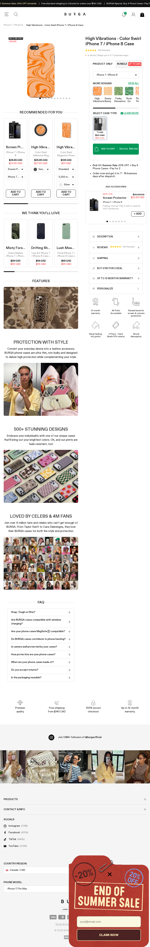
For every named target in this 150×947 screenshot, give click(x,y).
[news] (124, 14)
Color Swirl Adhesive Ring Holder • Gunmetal (41, 154)
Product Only (102, 64)
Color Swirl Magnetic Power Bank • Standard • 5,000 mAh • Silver (66, 154)
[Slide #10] (69, 98)
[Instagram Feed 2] (107, 766)
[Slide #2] (46, 98)
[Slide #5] (54, 98)
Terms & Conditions (66, 924)
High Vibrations (43, 147)
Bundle (129, 64)
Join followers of (80, 737)
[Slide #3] (49, 98)
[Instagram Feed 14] (42, 766)
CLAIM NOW (109, 935)
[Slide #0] (40, 98)
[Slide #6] (57, 98)
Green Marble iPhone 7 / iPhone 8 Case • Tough (15, 255)
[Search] (16, 14)
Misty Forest (16, 248)
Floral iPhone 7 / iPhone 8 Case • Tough (66, 255)
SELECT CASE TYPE (105, 113)
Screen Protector (19, 147)
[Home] (75, 14)
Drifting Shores (43, 248)
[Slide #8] (63, 98)
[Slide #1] (43, 98)
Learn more (131, 113)
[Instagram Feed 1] (75, 766)
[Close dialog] (109, 874)
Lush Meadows (68, 248)
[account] (133, 14)
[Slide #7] (60, 98)
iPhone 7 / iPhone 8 (13, 25)
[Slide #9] (66, 98)
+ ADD (138, 213)
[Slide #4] (51, 98)
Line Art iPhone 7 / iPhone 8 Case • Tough (40, 255)
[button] (97, 50)
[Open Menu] (7, 14)
